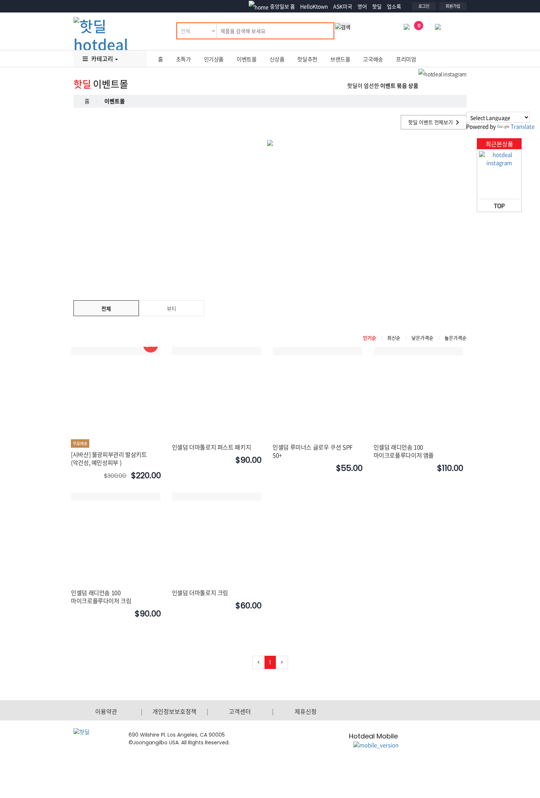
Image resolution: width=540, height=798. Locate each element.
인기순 (369, 337)
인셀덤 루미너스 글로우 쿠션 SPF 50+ (313, 451)
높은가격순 (455, 337)
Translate (522, 126)
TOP (499, 205)
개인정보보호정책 (174, 711)
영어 (362, 6)
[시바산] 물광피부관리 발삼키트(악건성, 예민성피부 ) (109, 458)
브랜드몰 (340, 59)
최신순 (393, 337)
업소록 (394, 6)
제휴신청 (306, 711)
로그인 (423, 6)
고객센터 (240, 711)
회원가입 (453, 6)
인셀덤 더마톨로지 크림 (200, 592)
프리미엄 (406, 59)
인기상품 (214, 59)
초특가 (183, 59)
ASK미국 (342, 6)
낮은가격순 (422, 337)
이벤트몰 (247, 59)
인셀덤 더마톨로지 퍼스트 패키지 (211, 447)
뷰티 (171, 308)
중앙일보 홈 (282, 6)
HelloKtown (314, 6)
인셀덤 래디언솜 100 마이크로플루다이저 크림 (101, 596)
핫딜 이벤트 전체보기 (431, 122)
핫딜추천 (307, 59)
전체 (106, 308)
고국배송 (373, 59)
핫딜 (377, 6)
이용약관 (106, 711)
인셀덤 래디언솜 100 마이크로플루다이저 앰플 (404, 451)
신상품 (277, 59)
